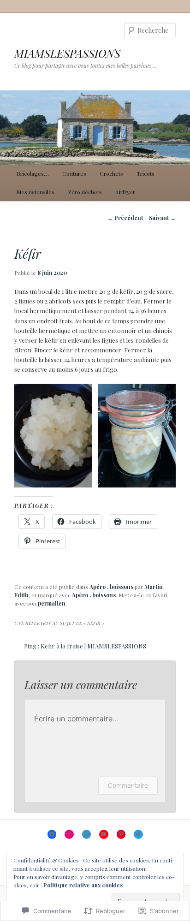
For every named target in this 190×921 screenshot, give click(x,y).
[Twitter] (138, 834)
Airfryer (125, 192)
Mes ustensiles (35, 192)
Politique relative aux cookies (83, 885)
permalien (51, 603)
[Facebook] (52, 834)
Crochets (111, 173)
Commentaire (128, 785)
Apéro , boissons (111, 586)
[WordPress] (86, 834)
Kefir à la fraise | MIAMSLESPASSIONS (93, 646)
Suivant (162, 217)
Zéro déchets (85, 192)
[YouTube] (103, 834)
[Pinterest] (121, 834)
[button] (53, 435)
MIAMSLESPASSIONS (67, 53)
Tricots (145, 173)
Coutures (74, 173)
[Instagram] (69, 834)
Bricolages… (33, 173)
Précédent (125, 217)
